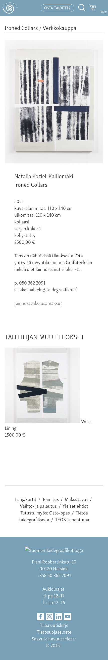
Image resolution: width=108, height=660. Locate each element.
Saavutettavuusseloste (54, 638)
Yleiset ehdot (75, 505)
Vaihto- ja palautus (38, 505)
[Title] (54, 161)
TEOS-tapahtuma (72, 519)
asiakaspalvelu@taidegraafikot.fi (46, 289)
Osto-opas (59, 512)
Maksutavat (76, 499)
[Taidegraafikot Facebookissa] (40, 616)
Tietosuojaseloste (54, 631)
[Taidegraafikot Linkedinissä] (58, 616)
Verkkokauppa (59, 27)
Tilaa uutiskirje (54, 625)
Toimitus (50, 499)
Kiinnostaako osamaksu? (38, 303)
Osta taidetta (57, 8)
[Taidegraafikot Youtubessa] (67, 616)
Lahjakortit (25, 499)
